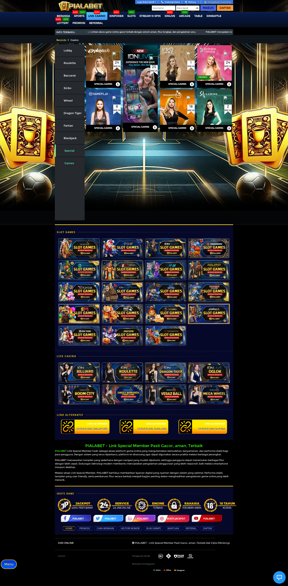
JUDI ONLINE (66, 542)
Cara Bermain (105, 528)
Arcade (184, 15)
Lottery (63, 22)
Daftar (225, 8)
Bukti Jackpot (176, 518)
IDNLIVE (170, 15)
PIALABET (61, 450)
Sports (79, 15)
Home (68, 528)
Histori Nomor (130, 528)
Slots (131, 15)
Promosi (78, 22)
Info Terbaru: (65, 32)
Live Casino (96, 15)
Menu (8, 564)
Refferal (191, 528)
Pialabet (78, 518)
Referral (96, 22)
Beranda (63, 15)
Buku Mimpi (153, 528)
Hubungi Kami (172, 2)
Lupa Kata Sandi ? (146, 2)
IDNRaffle (213, 15)
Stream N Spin (150, 15)
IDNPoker (116, 15)
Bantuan (173, 528)
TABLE (198, 15)
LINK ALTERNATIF (92, 426)
